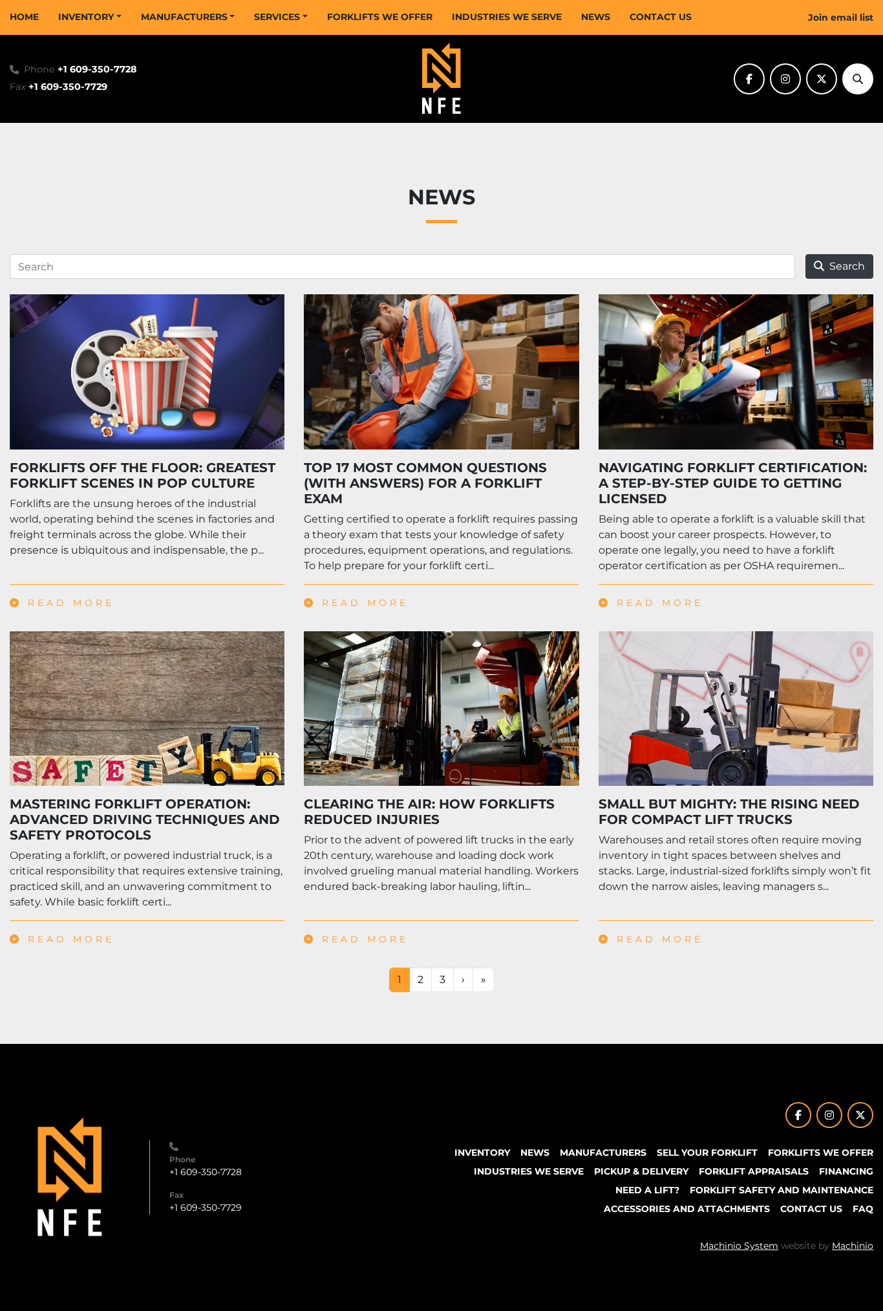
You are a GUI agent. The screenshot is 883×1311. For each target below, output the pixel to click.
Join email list (840, 17)
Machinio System (739, 1245)
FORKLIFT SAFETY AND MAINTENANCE (781, 1190)
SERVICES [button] (277, 17)
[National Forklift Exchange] (70, 1176)
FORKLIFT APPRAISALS (754, 1171)
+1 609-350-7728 (97, 69)
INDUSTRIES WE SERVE (507, 17)
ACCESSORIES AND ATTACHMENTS (687, 1209)
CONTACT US (661, 17)
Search (847, 266)
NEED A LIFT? (647, 1190)
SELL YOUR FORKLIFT (707, 1152)
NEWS (595, 17)
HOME (24, 17)
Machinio (852, 1245)
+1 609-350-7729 (67, 86)
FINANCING (846, 1171)
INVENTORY (86, 17)
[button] (90, 17)
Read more (68, 603)
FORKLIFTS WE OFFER (379, 17)
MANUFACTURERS (184, 17)
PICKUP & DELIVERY (641, 1171)
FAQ (863, 1209)
